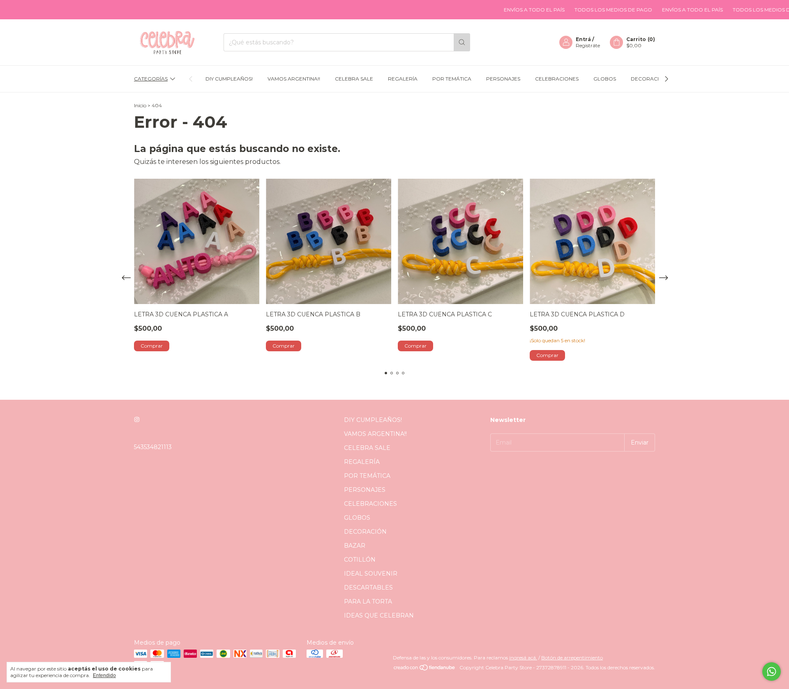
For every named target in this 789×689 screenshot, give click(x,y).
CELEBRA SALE (354, 79)
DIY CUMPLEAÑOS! (229, 79)
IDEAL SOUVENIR (370, 573)
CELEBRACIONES (557, 79)
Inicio (140, 105)
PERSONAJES (503, 79)
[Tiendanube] (425, 669)
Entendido (104, 675)
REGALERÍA (403, 79)
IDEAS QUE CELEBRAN (379, 615)
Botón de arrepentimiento (572, 657)
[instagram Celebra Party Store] (137, 420)
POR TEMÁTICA (451, 79)
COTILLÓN (360, 559)
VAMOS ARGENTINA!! (294, 79)
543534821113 (153, 447)
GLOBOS (604, 79)
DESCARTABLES (368, 587)
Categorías (151, 79)
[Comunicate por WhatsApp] (771, 671)
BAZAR (354, 545)
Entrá (583, 39)
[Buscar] (462, 42)
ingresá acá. (523, 657)
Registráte (588, 45)
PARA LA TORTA (368, 601)
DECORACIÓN (649, 79)
